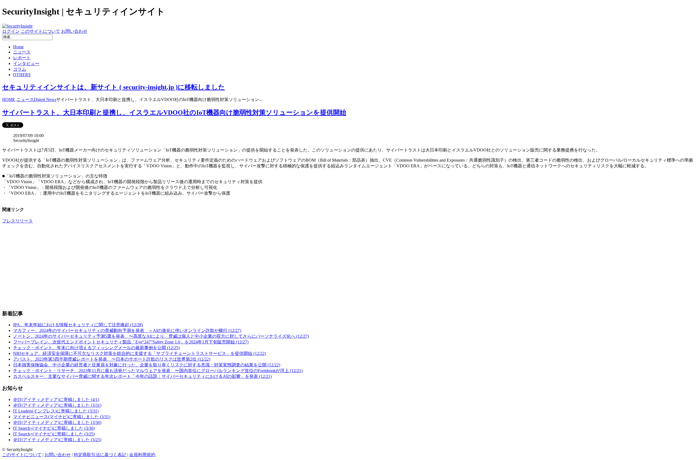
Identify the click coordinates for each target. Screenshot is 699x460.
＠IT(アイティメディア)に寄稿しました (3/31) (57, 405)
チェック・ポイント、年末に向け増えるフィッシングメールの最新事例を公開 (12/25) (96, 347)
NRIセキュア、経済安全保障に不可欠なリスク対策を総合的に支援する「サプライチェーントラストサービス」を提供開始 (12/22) (139, 353)
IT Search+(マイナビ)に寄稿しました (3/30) (54, 428)
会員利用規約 (142, 454)
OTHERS (22, 74)
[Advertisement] (166, 266)
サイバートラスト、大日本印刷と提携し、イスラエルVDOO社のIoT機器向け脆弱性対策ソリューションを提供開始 (174, 112)
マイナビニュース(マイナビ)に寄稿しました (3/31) (61, 416)
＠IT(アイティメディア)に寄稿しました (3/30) (57, 422)
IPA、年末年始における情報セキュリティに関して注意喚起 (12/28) (78, 324)
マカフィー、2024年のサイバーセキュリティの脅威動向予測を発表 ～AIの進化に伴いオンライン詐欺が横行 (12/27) (127, 330)
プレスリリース (17, 221)
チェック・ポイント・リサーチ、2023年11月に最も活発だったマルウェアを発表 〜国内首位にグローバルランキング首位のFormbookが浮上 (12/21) (158, 370)
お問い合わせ (74, 31)
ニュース (22, 52)
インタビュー (26, 63)
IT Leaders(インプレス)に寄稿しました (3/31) (56, 411)
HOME (8, 99)
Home (18, 46)
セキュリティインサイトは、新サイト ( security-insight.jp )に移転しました (113, 87)
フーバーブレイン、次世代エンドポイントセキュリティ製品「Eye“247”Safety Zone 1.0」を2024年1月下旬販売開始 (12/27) (130, 342)
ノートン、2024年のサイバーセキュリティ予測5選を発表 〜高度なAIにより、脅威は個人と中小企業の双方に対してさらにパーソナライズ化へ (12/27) (161, 336)
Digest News (45, 99)
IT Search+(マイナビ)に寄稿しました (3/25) (54, 434)
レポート (22, 57)
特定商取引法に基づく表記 (100, 454)
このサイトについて (40, 31)
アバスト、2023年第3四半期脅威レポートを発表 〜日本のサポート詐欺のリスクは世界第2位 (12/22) (111, 359)
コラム (19, 69)
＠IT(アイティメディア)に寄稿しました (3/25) (57, 439)
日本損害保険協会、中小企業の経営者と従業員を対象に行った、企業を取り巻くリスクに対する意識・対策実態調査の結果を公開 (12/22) (146, 365)
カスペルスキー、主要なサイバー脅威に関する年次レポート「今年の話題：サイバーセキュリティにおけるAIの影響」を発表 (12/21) (142, 376)
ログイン (11, 31)
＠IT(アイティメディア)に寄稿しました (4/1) (56, 399)
